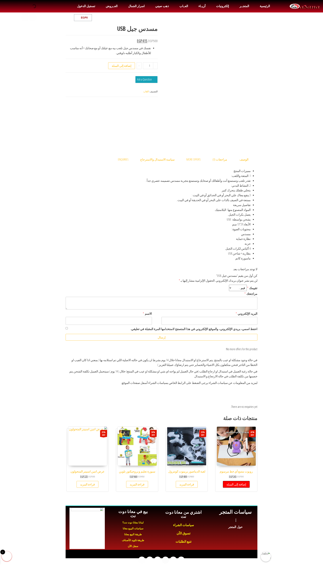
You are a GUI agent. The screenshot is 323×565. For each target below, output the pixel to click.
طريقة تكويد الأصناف (133, 540)
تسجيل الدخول (86, 6)
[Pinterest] (17, 17)
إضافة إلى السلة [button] (236, 484)
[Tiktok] (25, 17)
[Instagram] (33, 17)
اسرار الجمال (136, 6)
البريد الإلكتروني (246, 313)
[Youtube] (40, 17)
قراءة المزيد (186, 484)
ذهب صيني (162, 6)
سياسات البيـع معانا (133, 528)
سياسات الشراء (183, 525)
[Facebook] (56, 17)
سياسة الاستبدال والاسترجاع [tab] (157, 159)
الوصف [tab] (244, 159)
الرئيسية (265, 6)
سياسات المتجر (235, 512)
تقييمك (252, 288)
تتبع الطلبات (184, 541)
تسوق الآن (184, 533)
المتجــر (244, 6)
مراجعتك (250, 294)
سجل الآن (133, 546)
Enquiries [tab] (123, 159)
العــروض (112, 6)
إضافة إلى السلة (121, 66)
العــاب (184, 6)
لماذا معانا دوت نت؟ (133, 522)
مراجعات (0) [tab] (219, 159)
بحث (38, 6)
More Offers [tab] (193, 159)
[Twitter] (48, 17)
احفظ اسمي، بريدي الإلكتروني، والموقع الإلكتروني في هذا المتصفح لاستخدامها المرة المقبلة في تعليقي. (194, 329)
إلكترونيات (222, 6)
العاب (146, 91)
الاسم (147, 313)
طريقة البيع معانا (133, 534)
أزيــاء (202, 6)
